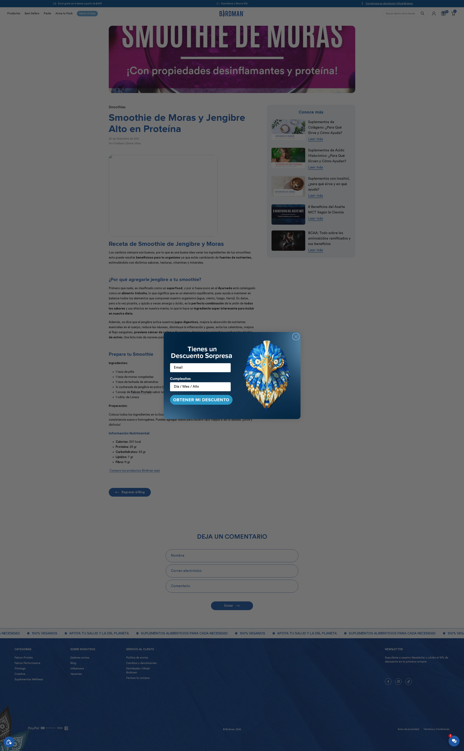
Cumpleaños (180, 378)
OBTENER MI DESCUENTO (201, 400)
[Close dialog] (296, 336)
